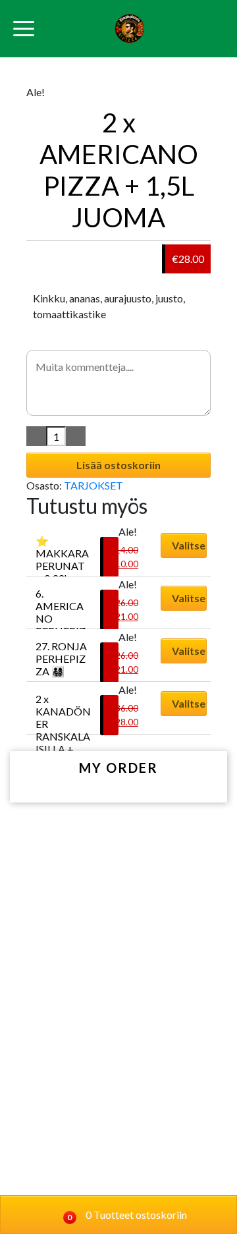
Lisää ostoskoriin (118, 465)
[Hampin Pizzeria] (129, 28)
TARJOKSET (93, 485)
